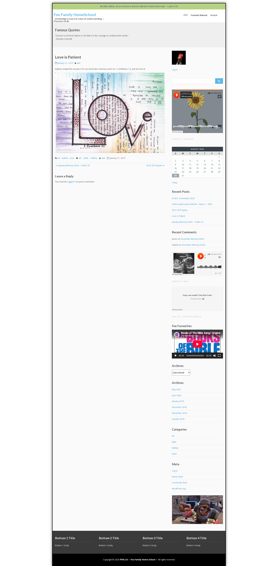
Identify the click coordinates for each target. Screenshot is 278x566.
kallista (65, 158)
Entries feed (177, 476)
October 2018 (178, 419)
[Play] (175, 355)
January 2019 (178, 401)
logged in (71, 181)
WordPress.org (179, 488)
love (72, 158)
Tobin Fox (176, 317)
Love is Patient (178, 216)
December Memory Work (192, 238)
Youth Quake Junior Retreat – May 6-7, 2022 (192, 204)
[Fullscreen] (219, 355)
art (58, 158)
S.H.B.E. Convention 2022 (183, 198)
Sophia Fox (177, 139)
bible (86, 158)
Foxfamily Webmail (199, 15)
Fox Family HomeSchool (75, 14)
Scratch (213, 15)
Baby (186, 281)
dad (78, 63)
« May (174, 182)
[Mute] (214, 355)
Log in (175, 69)
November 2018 (179, 413)
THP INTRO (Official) (191, 317)
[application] (197, 344)
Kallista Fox (177, 281)
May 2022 (176, 389)
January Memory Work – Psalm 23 (74, 165)
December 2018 (179, 407)
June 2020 (176, 395)
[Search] (219, 81)
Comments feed (179, 482)
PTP (186, 15)
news (174, 453)
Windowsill (188, 139)
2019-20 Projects (154, 165)
